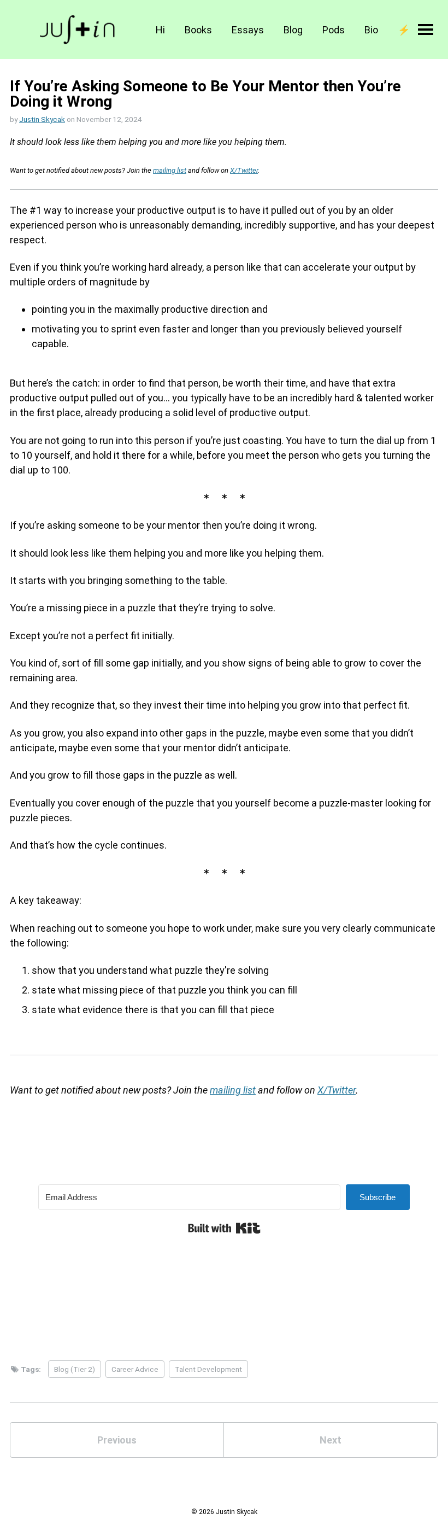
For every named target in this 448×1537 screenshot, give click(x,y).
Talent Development (208, 1369)
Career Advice (134, 1369)
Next (330, 1440)
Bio (371, 30)
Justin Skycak (42, 119)
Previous (117, 1440)
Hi (160, 30)
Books (198, 30)
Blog (293, 30)
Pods (333, 30)
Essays (248, 30)
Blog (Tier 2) (74, 1369)
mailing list (169, 170)
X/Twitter (244, 170)
